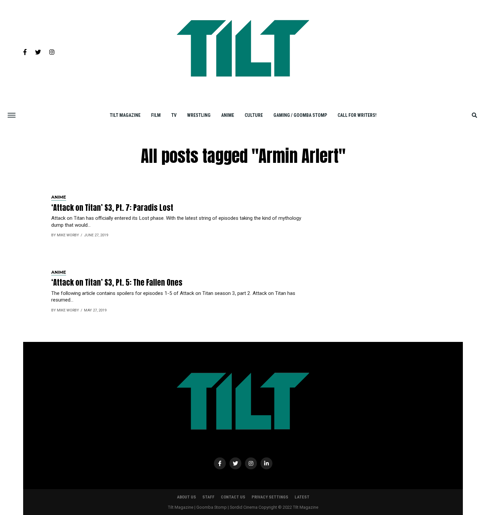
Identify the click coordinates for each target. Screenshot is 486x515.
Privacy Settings (270, 496)
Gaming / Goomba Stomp (300, 115)
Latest (302, 496)
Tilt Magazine (125, 115)
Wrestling (199, 115)
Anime (227, 115)
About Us (186, 496)
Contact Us (233, 496)
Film (156, 115)
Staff (208, 496)
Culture (254, 115)
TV (174, 115)
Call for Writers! (357, 115)
